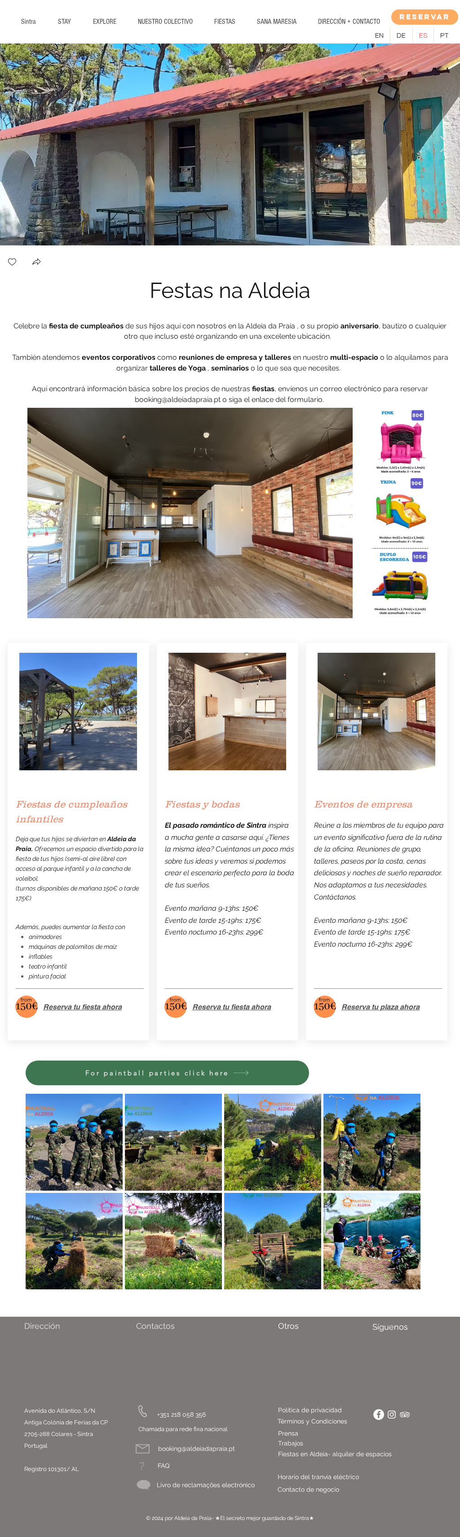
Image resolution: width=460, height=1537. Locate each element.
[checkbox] (12, 262)
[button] (64, 21)
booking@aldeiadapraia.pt (178, 399)
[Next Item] (444, 144)
